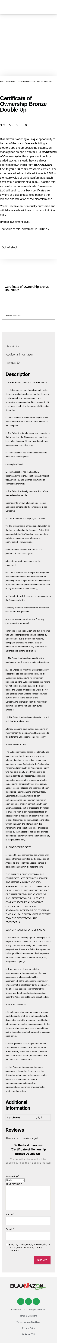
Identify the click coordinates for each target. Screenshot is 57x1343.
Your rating (12, 1176)
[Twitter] (28, 1301)
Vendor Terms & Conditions (28, 1322)
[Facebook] (20, 1301)
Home (2, 82)
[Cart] (35, 7)
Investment (10, 82)
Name (10, 1214)
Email (10, 1229)
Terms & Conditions (28, 1316)
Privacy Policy (28, 1328)
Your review (14, 1183)
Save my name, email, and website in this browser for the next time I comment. (29, 1247)
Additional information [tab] (20, 354)
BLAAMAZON (28, 1334)
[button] (21, 302)
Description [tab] (13, 346)
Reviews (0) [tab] (13, 363)
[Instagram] (36, 1301)
